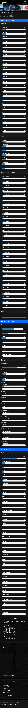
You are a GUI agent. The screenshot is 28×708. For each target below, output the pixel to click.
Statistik (6, 13)
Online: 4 (5, 685)
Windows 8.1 (6, 501)
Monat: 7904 (6, 690)
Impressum (17, 704)
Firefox (4, 341)
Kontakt (10, 704)
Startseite (4, 704)
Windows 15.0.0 (7, 510)
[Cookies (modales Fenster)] (2, 2)
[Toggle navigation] (25, 2)
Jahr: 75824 (6, 692)
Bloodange (10, 623)
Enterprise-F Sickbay (11, 632)
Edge (3, 345)
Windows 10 (6, 461)
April (12, 13)
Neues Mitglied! (9, 629)
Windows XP (6, 537)
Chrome (4, 332)
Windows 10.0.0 (7, 599)
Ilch (19, 702)
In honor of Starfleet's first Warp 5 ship (15, 622)
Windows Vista (6, 572)
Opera (4, 350)
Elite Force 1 (8, 626)
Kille (9, 630)
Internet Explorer (7, 354)
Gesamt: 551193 (7, 696)
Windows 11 (6, 594)
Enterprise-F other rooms (12, 636)
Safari (4, 336)
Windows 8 (5, 581)
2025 (16, 13)
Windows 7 (5, 488)
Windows (5, 497)
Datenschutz (5, 706)
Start (1, 13)
